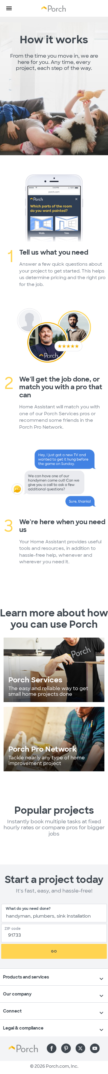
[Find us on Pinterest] (66, 1048)
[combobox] (54, 913)
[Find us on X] (80, 1048)
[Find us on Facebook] (51, 1048)
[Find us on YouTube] (95, 1048)
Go (54, 951)
